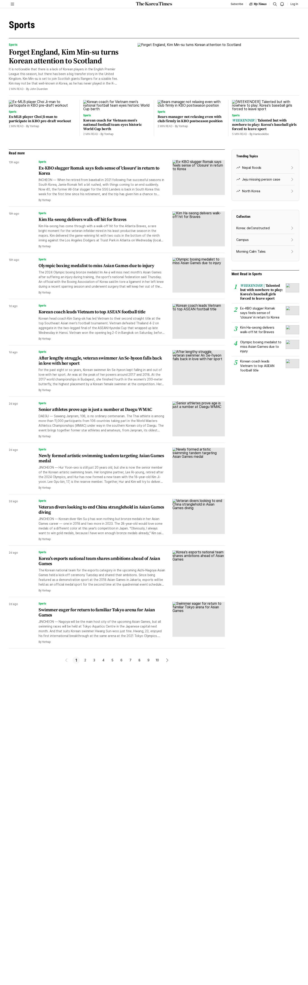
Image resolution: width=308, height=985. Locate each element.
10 (157, 660)
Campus (242, 240)
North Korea (251, 191)
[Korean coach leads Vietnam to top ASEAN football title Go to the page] (195, 322)
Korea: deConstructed (253, 228)
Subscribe (237, 4)
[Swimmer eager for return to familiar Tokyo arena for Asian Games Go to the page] (195, 623)
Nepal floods (251, 168)
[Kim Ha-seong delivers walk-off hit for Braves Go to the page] (195, 229)
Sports (42, 161)
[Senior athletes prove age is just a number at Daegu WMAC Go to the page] (195, 419)
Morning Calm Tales (251, 252)
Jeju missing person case (261, 179)
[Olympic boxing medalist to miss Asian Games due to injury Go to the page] (195, 276)
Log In (294, 4)
